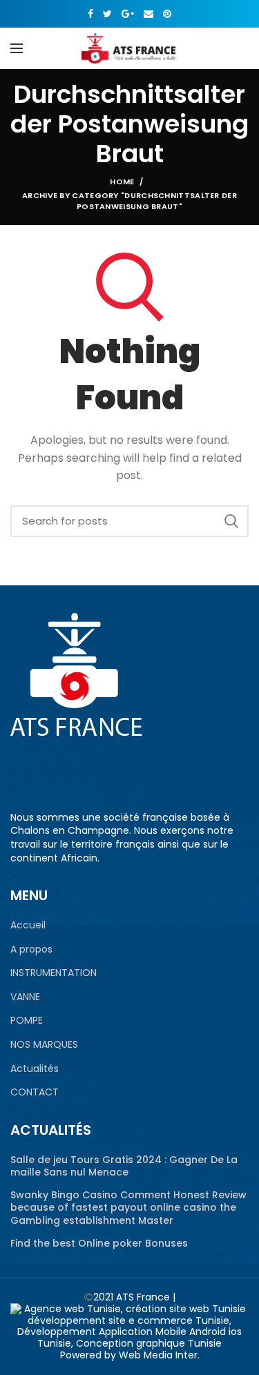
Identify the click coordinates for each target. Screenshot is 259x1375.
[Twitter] (107, 14)
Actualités (34, 1068)
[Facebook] (90, 14)
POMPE (26, 1020)
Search (231, 521)
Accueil (28, 925)
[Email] (148, 14)
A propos (31, 949)
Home (122, 181)
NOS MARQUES (44, 1044)
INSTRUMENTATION (53, 972)
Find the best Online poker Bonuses (99, 1243)
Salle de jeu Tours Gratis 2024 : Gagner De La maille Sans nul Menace (124, 1165)
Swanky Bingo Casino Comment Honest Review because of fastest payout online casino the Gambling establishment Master (128, 1208)
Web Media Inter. (159, 1355)
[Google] (128, 14)
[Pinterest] (167, 14)
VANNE (25, 997)
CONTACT (34, 1092)
